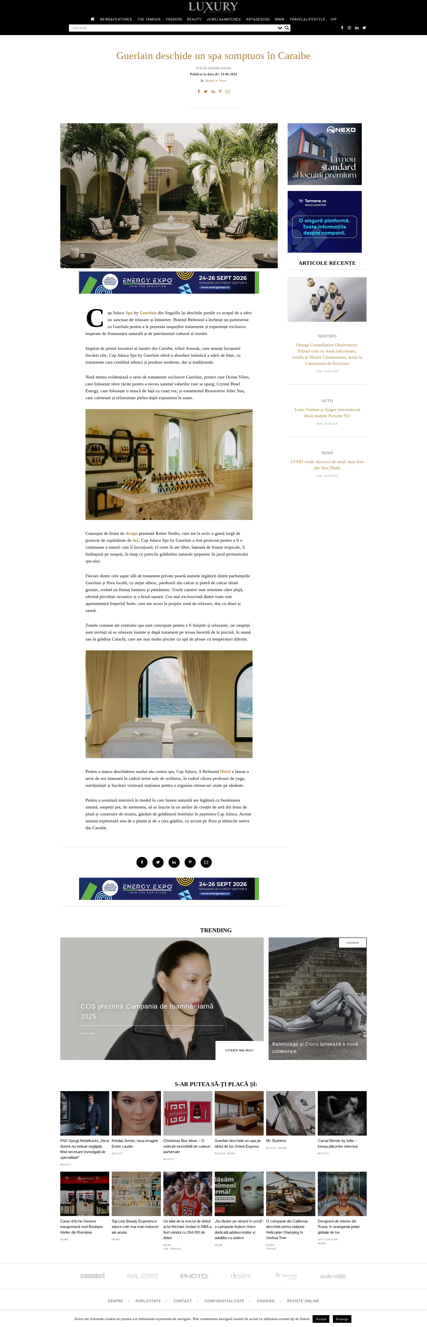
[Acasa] (92, 19)
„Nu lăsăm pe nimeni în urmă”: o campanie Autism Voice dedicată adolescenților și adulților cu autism (239, 1229)
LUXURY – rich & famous (213, 7)
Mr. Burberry (276, 1141)
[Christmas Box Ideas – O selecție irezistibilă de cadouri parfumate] (187, 1113)
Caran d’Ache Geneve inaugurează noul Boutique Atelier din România (81, 1226)
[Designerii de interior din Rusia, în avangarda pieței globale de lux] (342, 1194)
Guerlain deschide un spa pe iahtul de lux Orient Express (238, 1143)
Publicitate (148, 1300)
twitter (364, 27)
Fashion (174, 19)
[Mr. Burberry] (290, 1113)
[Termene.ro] (325, 251)
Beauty (194, 19)
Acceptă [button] (321, 1319)
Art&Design (258, 19)
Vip (334, 19)
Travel (271, 1248)
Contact (182, 1300)
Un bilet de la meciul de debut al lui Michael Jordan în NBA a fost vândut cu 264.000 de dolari (187, 1229)
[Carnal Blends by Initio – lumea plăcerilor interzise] (342, 1113)
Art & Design (328, 1239)
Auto (327, 401)
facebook (342, 27)
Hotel (225, 771)
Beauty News (225, 1153)
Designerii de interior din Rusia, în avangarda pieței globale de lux (339, 1226)
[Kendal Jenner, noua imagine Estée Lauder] (136, 1113)
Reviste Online (303, 1300)
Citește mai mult (239, 1050)
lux (136, 540)
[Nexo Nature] (325, 183)
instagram (349, 27)
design (132, 533)
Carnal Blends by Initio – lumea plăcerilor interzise (338, 1143)
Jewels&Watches (224, 19)
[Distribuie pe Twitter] (206, 91)
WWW (279, 19)
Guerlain (148, 312)
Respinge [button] (342, 1319)
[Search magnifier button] (286, 27)
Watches (327, 336)
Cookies (266, 1300)
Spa (129, 312)
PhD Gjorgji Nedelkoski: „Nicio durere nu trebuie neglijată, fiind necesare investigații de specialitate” (84, 1149)
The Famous (149, 19)
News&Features (116, 19)
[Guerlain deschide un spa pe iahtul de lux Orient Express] (239, 1113)
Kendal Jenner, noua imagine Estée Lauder (135, 1143)
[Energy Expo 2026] (169, 281)
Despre (115, 1300)
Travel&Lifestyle (307, 19)
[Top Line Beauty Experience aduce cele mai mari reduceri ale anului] (136, 1194)
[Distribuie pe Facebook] (199, 91)
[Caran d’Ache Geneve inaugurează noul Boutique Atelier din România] (84, 1194)
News (223, 81)
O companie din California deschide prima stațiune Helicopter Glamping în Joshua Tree (287, 1229)
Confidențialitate (224, 1300)
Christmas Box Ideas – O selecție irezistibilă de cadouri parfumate (186, 1146)
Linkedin (357, 27)
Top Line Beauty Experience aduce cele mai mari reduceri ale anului (135, 1226)
